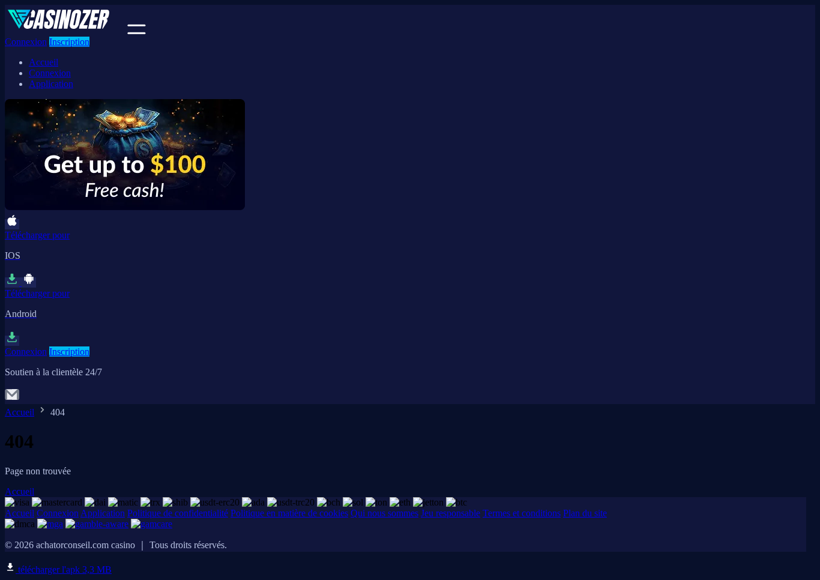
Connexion (26, 42)
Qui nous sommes (384, 513)
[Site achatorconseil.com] (65, 31)
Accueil (43, 62)
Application (51, 84)
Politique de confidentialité (177, 513)
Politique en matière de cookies (289, 513)
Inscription (69, 42)
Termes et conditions (522, 513)
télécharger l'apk (64, 569)
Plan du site (585, 513)
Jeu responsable (450, 513)
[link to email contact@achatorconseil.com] (12, 398)
